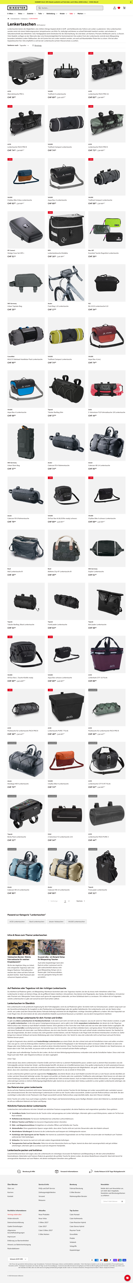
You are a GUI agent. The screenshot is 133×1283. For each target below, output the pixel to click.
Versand (42, 1196)
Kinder (62, 14)
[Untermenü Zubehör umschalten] (35, 13)
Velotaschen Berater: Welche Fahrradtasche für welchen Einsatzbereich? (19, 959)
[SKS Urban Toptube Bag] (26, 283)
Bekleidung (51, 14)
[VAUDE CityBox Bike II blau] (26, 177)
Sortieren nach (12, 45)
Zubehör (30, 14)
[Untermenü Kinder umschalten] (66, 13)
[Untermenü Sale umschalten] (74, 13)
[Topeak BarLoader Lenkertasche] (107, 601)
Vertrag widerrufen (14, 1214)
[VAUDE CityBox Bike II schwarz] (107, 495)
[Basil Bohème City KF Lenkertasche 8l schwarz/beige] (66, 548)
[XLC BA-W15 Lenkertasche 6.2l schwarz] (107, 283)
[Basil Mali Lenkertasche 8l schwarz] (26, 548)
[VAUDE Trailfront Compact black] (66, 124)
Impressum (11, 1237)
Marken (80, 14)
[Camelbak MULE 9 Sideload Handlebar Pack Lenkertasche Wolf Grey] (26, 336)
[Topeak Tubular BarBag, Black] (26, 601)
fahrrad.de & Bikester (17, 1275)
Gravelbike (74, 1234)
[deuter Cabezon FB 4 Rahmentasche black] (66, 442)
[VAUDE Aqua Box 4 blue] (26, 389)
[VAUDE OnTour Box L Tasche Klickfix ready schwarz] (26, 654)
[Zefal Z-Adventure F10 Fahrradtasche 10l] (107, 389)
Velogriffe (73, 1246)
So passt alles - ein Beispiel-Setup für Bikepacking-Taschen (51, 958)
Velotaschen (24, 18)
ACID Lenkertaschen (17, 922)
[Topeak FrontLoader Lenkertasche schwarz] (66, 601)
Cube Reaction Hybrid (78, 1222)
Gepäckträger (75, 1250)
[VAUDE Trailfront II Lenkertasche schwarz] (66, 70)
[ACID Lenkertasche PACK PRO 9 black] (26, 124)
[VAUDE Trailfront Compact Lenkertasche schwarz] (107, 177)
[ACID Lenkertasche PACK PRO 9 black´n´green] (107, 124)
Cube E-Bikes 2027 (46, 1230)
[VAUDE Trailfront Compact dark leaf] (66, 336)
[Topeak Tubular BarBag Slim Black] (66, 389)
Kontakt (10, 1196)
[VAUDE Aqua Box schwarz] (66, 654)
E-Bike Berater (75, 1192)
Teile (40, 14)
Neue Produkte (44, 1214)
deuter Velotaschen (56, 922)
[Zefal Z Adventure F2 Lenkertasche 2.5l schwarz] (66, 813)
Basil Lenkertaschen (36, 922)
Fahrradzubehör (15, 18)
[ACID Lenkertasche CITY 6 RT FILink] (107, 760)
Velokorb (73, 1242)
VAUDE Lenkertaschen (76, 922)
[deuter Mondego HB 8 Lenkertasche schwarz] (26, 760)
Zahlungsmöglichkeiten (47, 1192)
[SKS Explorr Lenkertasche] (107, 548)
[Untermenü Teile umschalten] (43, 13)
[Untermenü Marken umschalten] (85, 13)
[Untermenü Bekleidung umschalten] (57, 13)
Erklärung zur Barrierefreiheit (18, 1241)
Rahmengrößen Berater (78, 1196)
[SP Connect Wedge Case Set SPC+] (26, 230)
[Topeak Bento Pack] (26, 813)
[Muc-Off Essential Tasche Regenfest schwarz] (107, 230)
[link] (52, 901)
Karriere (10, 1192)
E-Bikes (10, 14)
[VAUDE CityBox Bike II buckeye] (66, 760)
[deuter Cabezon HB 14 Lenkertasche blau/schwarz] (26, 866)
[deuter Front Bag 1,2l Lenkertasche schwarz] (66, 283)
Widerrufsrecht (13, 1218)
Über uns (10, 1188)
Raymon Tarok (75, 1230)
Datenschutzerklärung (15, 1222)
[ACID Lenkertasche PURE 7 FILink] (66, 707)
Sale (71, 14)
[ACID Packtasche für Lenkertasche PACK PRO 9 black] (26, 707)
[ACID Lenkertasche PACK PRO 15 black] (107, 70)
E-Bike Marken (44, 1234)
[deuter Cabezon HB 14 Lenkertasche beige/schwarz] (66, 866)
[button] (119, 8)
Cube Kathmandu (76, 1218)
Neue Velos (43, 1218)
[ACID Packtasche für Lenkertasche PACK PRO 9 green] (107, 707)
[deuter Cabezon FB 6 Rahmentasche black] (26, 495)
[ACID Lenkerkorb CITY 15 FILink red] (107, 654)
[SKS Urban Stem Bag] (26, 442)
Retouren (42, 1200)
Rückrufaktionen (13, 1248)
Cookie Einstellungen (14, 1226)
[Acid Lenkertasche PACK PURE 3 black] (107, 813)
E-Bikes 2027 (43, 1222)
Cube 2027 (43, 1226)
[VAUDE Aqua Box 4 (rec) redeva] (107, 336)
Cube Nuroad (74, 1214)
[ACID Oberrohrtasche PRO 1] (26, 70)
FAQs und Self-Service (47, 1188)
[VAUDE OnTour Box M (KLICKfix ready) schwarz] (66, 495)
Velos (20, 14)
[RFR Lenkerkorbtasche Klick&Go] (66, 230)
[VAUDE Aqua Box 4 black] (66, 177)
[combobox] (69, 8)
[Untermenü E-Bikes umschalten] (15, 13)
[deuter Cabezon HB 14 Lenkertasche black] (107, 442)
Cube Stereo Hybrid (77, 1226)
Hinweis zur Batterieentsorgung (19, 1245)
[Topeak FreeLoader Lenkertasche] (107, 866)
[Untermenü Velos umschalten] (24, 13)
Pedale (72, 1238)
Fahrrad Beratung (76, 1188)
